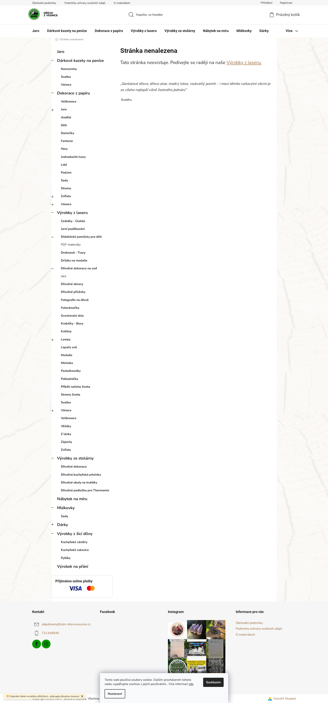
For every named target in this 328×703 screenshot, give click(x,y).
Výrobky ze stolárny (75, 458)
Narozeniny (69, 69)
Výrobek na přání (72, 566)
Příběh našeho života (75, 387)
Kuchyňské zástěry (74, 542)
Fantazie (67, 141)
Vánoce (66, 85)
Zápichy (66, 442)
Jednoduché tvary (73, 157)
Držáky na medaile (74, 260)
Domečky (67, 133)
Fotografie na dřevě (75, 300)
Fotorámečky (70, 308)
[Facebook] (36, 644)
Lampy (65, 339)
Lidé (64, 165)
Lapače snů (69, 347)
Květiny (66, 331)
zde (191, 684)
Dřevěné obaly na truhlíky (79, 482)
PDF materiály (71, 245)
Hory (64, 149)
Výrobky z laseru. (244, 62)
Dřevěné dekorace (74, 467)
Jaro (60, 51)
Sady (64, 180)
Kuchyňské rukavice (75, 550)
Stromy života (70, 394)
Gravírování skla (72, 316)
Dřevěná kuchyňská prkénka (81, 475)
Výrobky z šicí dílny (74, 533)
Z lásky (66, 434)
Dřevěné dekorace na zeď (79, 268)
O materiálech (122, 3)
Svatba (66, 77)
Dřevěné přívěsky (73, 292)
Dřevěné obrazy (72, 284)
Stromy (66, 188)
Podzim (66, 172)
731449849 (50, 633)
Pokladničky (69, 379)
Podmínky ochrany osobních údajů (85, 3)
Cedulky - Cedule (73, 221)
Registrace (286, 3)
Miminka (67, 363)
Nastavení (115, 694)
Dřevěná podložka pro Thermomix (85, 490)
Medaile (66, 355)
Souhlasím (213, 682)
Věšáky (66, 426)
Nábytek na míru (72, 498)
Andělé (66, 117)
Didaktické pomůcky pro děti (81, 237)
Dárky (62, 524)
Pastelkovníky (71, 371)
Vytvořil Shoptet (284, 698)
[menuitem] (35, 30)
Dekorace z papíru (73, 93)
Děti (64, 125)
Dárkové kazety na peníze (80, 60)
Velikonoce (68, 101)
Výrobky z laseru (72, 212)
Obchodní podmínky (44, 3)
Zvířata (66, 196)
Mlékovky (66, 507)
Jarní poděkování (73, 229)
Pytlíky (65, 558)
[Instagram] (46, 644)
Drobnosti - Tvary (73, 253)
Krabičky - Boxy (72, 323)
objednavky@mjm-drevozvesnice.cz (66, 624)
